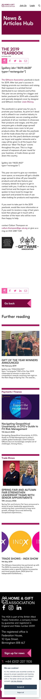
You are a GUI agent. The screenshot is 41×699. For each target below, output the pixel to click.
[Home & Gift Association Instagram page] (11, 607)
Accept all (20, 687)
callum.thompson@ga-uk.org (14, 228)
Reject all (20, 692)
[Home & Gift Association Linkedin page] (19, 607)
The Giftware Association (13, 80)
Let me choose (16, 681)
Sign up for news (14, 653)
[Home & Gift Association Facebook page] (4, 607)
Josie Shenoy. (28, 101)
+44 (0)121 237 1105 (18, 661)
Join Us (23, 5)
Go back (9, 303)
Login (32, 5)
